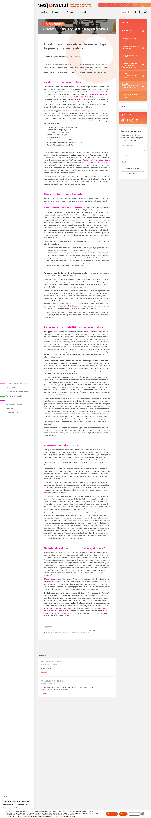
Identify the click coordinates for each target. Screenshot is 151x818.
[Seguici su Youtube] (145, 12)
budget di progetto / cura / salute (74, 630)
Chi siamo (71, 12)
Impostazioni (134, 814)
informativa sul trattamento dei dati (50, 813)
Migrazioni (10, 409)
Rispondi (44, 672)
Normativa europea (8, 808)
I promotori (56, 12)
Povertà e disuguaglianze (15, 396)
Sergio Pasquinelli (65, 56)
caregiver (86, 630)
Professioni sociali (12, 413)
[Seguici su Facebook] (135, 12)
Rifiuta (123, 814)
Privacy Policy (137, 168)
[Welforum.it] (17, 1)
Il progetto (42, 12)
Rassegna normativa (22, 808)
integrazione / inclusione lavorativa (62, 632)
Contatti (83, 12)
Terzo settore (11, 388)
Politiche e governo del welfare (17, 383)
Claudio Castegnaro (51, 56)
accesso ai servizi (48, 630)
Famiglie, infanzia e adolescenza (17, 392)
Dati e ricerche (7, 801)
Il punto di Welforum (53, 24)
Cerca (124, 12)
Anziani (8, 400)
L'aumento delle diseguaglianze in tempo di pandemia (74, 29)
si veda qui (75, 306)
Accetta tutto (111, 814)
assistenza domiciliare (59, 630)
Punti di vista (25, 801)
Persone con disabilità (14, 404)
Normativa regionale (23, 804)
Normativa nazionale (9, 804)
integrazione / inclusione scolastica (80, 632)
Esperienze (16, 801)
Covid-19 (92, 630)
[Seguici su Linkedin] (140, 12)
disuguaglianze (48, 632)
